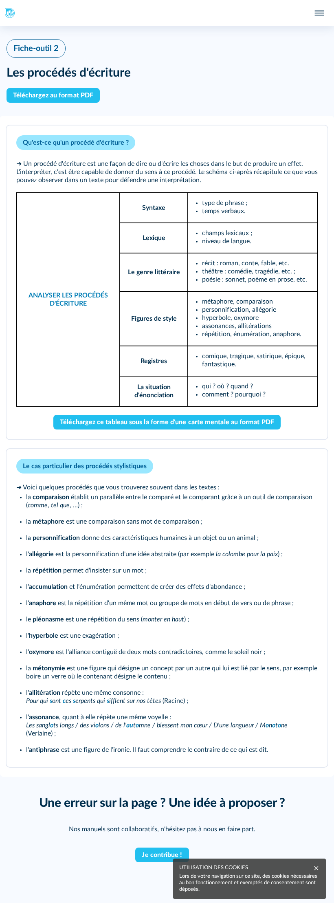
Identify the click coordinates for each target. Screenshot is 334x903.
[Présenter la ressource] (308, 142)
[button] (167, 282)
